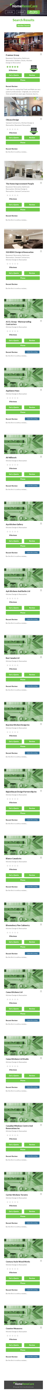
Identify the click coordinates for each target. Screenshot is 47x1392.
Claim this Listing (32, 352)
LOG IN (10, 12)
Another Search (23, 25)
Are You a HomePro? (33, 12)
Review (32, 75)
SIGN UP (21, 12)
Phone (22, 80)
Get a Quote (14, 75)
